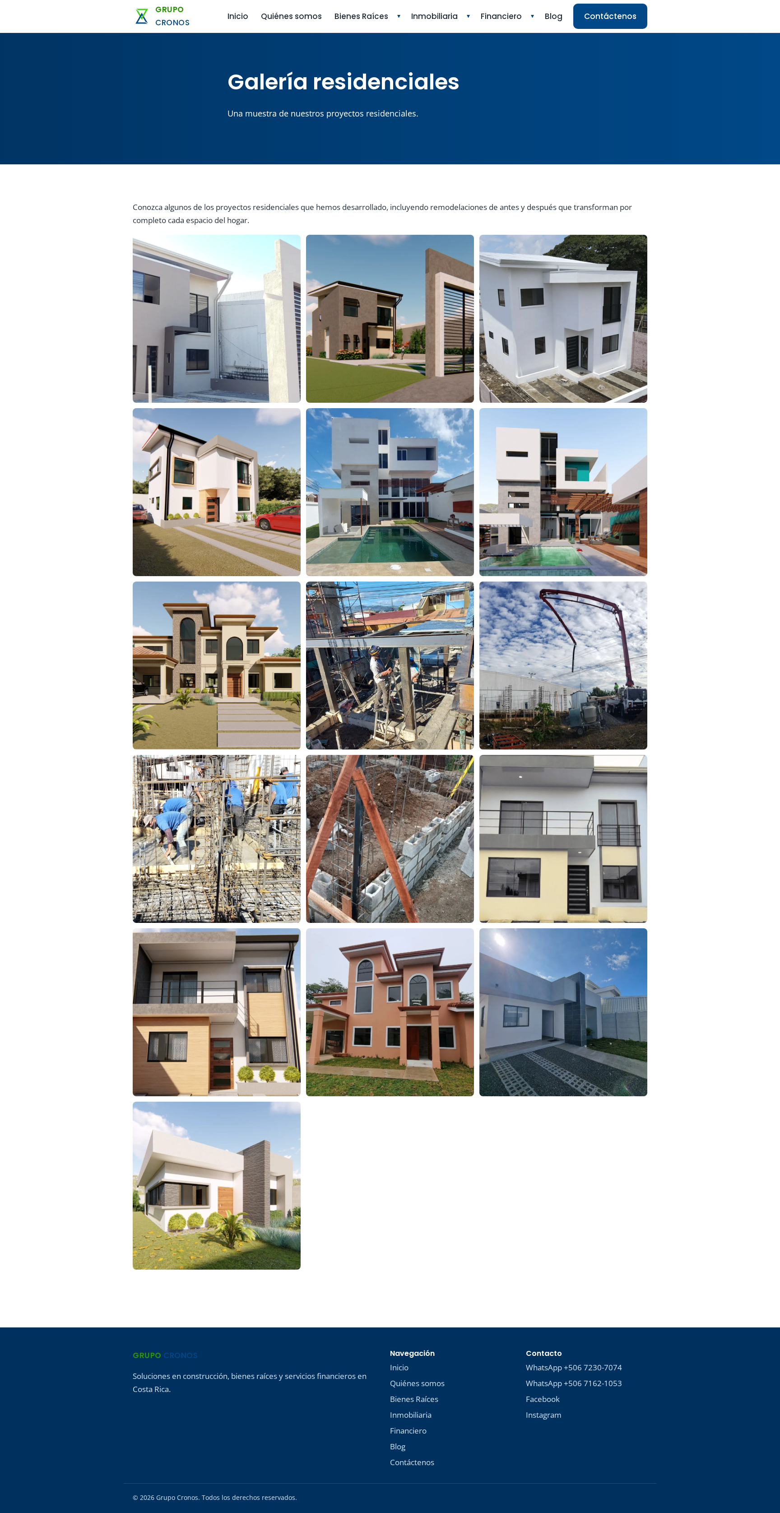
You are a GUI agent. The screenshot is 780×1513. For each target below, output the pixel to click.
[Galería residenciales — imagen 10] (217, 839)
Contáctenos (610, 16)
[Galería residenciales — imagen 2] (390, 319)
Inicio (238, 16)
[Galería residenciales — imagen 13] (217, 1012)
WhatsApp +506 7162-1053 (574, 1383)
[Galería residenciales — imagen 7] (217, 666)
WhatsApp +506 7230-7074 (574, 1367)
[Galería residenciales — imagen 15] (563, 1012)
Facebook (543, 1399)
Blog (553, 16)
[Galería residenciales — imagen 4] (217, 492)
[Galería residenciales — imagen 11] (390, 839)
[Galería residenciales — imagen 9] (563, 666)
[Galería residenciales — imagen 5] (390, 492)
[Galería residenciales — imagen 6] (563, 492)
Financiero (501, 16)
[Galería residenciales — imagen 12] (563, 839)
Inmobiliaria (434, 16)
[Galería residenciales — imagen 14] (390, 1012)
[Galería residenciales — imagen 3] (563, 319)
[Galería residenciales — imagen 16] (217, 1186)
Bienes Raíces (361, 16)
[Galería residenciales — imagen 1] (217, 319)
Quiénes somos (291, 16)
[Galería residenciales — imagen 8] (390, 666)
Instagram (544, 1415)
